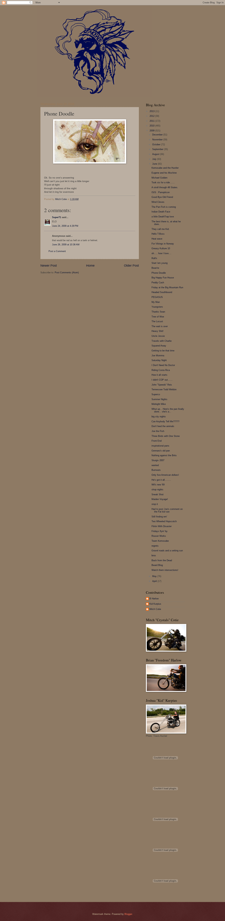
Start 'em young (160, 263)
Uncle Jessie (158, 336)
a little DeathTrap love (163, 216)
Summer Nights (159, 399)
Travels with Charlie (162, 341)
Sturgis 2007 (158, 460)
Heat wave (157, 238)
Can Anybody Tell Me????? (165, 421)
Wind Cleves (158, 202)
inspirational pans (160, 445)
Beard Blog (157, 565)
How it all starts (159, 375)
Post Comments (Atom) (67, 272)
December (157, 134)
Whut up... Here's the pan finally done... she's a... (168, 410)
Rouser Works (159, 536)
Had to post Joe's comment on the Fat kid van (167, 510)
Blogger (128, 914)
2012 (152, 116)
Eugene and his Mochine (164, 172)
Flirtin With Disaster (162, 526)
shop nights (157, 489)
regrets (155, 545)
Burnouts (156, 470)
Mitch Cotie (155, 609)
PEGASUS (157, 297)
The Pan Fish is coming (164, 207)
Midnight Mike (159, 404)
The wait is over (160, 326)
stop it (155, 504)
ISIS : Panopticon (161, 192)
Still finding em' (159, 516)
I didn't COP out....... (162, 379)
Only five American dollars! (165, 475)
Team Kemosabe (160, 541)
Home (90, 265)
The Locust (157, 321)
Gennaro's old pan (161, 450)
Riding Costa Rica (161, 370)
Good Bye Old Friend (162, 197)
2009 (152, 130)
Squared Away (159, 345)
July (154, 159)
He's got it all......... (161, 480)
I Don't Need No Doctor (163, 365)
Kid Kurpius (155, 604)
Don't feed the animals (163, 426)
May (154, 576)
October (156, 144)
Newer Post (48, 265)
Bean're (155, 268)
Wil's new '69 (158, 484)
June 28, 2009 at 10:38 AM (65, 244)
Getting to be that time (163, 350)
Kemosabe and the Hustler (165, 168)
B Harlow (154, 598)
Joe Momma (158, 355)
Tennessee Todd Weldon (164, 389)
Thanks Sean (158, 311)
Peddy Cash (158, 282)
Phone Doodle (159, 273)
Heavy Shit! (157, 331)
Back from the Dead (162, 560)
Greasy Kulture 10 (161, 248)
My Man (156, 302)
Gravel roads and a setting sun (167, 550)
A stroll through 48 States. (165, 187)
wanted (155, 465)
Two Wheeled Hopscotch (164, 521)
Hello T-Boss (158, 233)
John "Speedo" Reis (162, 384)
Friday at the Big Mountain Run (167, 287)
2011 (152, 121)
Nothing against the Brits (164, 455)
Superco (156, 394)
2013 (152, 111)
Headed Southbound (162, 292)
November (157, 139)
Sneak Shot (157, 494)
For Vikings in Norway (163, 243)
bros (154, 555)
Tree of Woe (158, 316)
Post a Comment (57, 251)
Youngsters (157, 306)
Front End (157, 440)
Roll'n (154, 258)
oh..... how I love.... (161, 253)
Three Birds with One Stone (166, 436)
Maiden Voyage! (160, 499)
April (155, 581)
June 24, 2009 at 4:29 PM (65, 226)
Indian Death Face (161, 211)
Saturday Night (159, 360)
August (156, 154)
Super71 (56, 217)
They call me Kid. (160, 229)
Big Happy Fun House (163, 277)
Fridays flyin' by (160, 531)
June (155, 163)
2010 (152, 125)
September (158, 149)
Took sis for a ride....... (163, 182)
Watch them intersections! (165, 570)
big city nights (159, 416)
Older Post (131, 265)
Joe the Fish (158, 431)
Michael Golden (159, 177)
